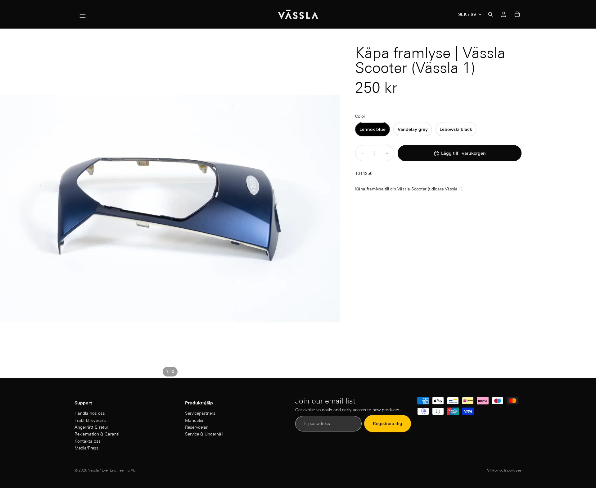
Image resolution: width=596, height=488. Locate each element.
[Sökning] (490, 14)
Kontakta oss (87, 441)
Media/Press (86, 448)
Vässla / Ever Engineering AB (112, 470)
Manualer (194, 420)
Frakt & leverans (90, 420)
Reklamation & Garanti (96, 434)
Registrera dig (387, 423)
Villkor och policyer (504, 470)
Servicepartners (200, 413)
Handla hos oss (89, 413)
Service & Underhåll (204, 434)
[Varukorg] (517, 14)
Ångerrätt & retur (91, 427)
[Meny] (82, 14)
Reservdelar (196, 427)
